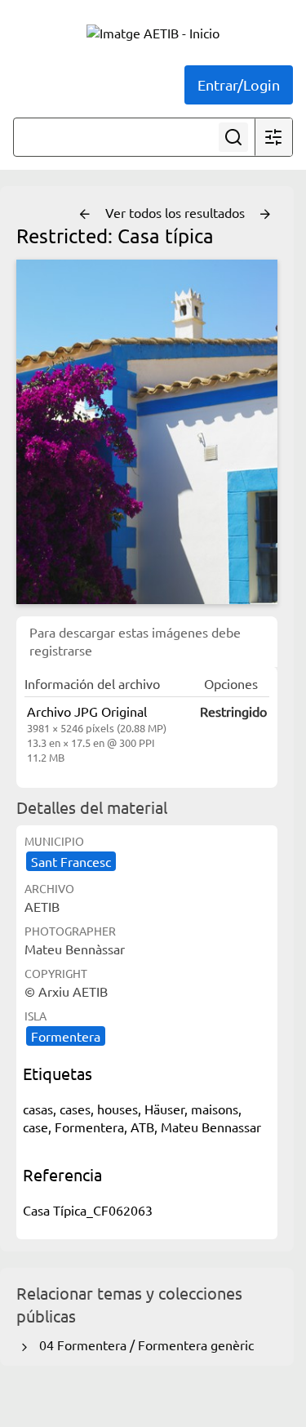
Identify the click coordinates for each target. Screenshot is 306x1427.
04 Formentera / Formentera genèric (143, 1344)
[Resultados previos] (85, 214)
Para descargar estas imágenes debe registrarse (135, 641)
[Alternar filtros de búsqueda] (273, 137)
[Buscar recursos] (233, 137)
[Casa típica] (146, 432)
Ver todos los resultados (176, 212)
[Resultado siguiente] (265, 214)
